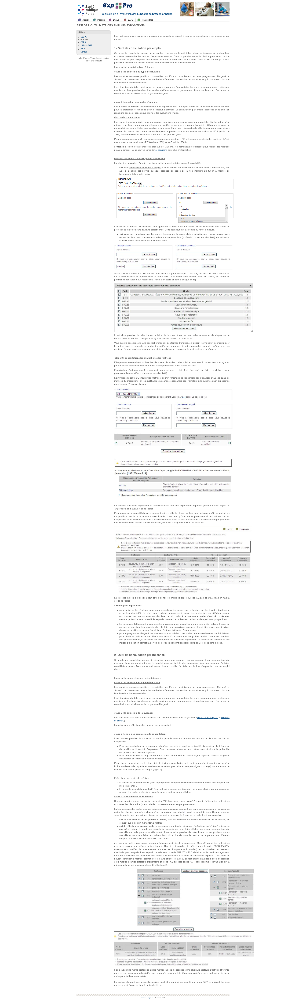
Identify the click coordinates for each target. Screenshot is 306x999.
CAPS (130, 20)
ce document (161, 150)
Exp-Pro (83, 37)
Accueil (86, 20)
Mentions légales (147, 998)
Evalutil (116, 20)
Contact (83, 52)
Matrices (101, 20)
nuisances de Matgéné (207, 717)
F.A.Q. (83, 49)
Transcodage (147, 20)
